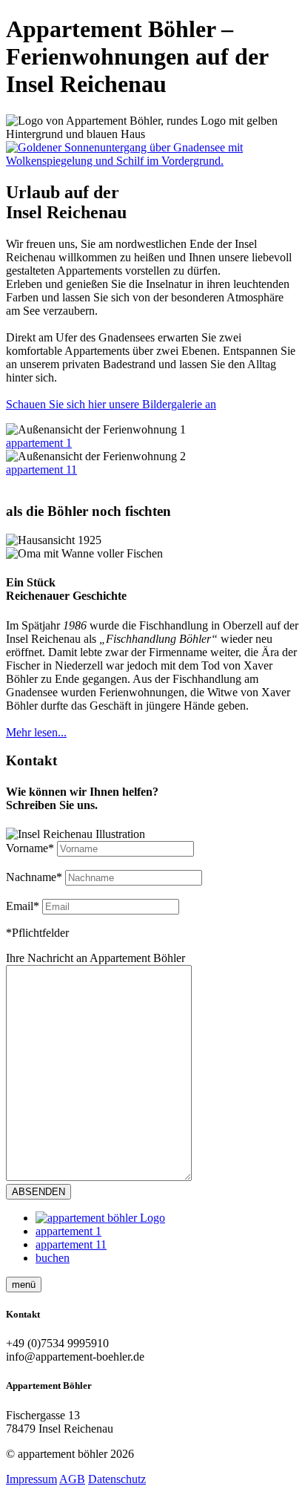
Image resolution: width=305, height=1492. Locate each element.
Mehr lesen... (36, 732)
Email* (22, 906)
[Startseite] (100, 1217)
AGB (72, 1479)
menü (24, 1284)
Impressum (31, 1479)
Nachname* (34, 877)
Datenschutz (117, 1479)
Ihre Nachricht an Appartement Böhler (95, 958)
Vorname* (30, 848)
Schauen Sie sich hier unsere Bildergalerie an (111, 404)
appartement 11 (41, 469)
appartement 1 (68, 1231)
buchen (53, 1257)
